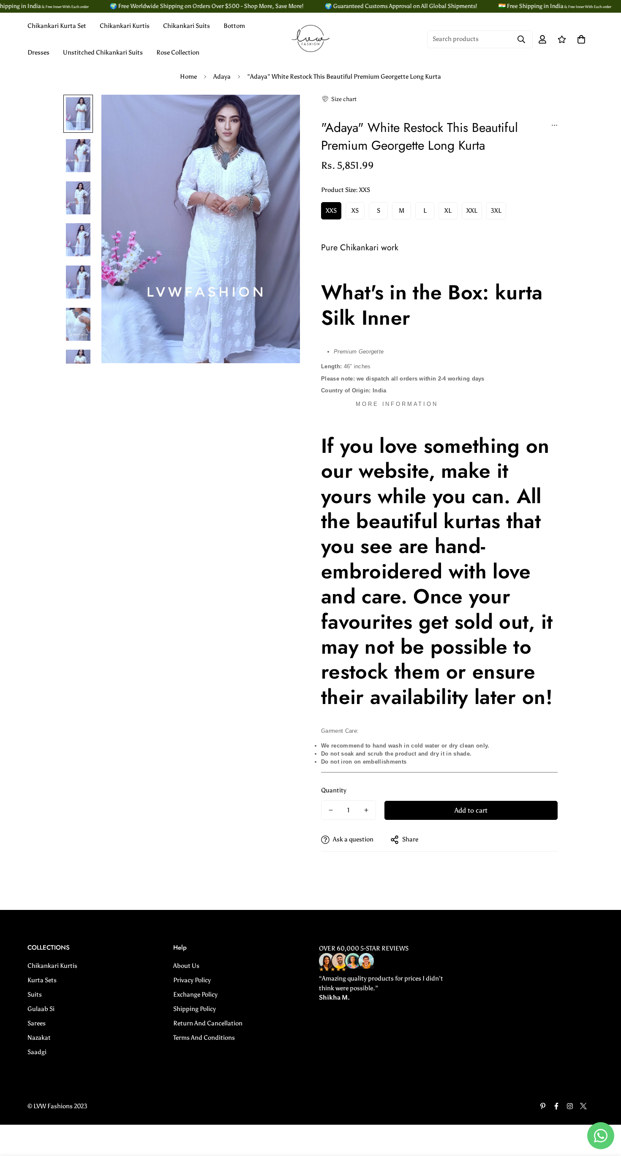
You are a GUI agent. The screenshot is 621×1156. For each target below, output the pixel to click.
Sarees (36, 1023)
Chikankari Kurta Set (56, 26)
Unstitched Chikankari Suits (103, 52)
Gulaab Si (40, 1009)
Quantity (333, 790)
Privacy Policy (192, 980)
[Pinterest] (543, 1106)
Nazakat (39, 1037)
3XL (496, 210)
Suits (34, 994)
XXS (331, 210)
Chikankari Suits (186, 26)
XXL (471, 210)
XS (355, 210)
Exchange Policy (195, 994)
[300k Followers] (556, 1106)
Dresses (38, 52)
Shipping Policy (194, 1009)
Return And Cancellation (207, 1023)
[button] (339, 99)
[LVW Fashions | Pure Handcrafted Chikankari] (310, 39)
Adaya (222, 76)
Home (188, 76)
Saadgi (36, 1052)
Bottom (234, 26)
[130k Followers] (570, 1106)
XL (448, 210)
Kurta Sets (42, 980)
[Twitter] (583, 1106)
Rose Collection (177, 52)
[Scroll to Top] (604, 1110)
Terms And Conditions (204, 1037)
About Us (186, 966)
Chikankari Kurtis (125, 26)
